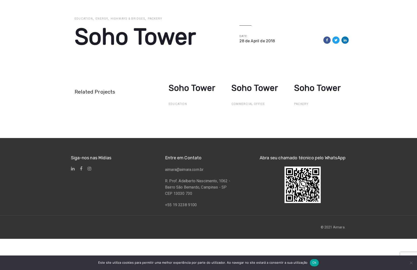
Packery (155, 18)
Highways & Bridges (128, 18)
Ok (314, 262)
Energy (102, 18)
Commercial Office (248, 104)
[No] (411, 262)
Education (84, 18)
